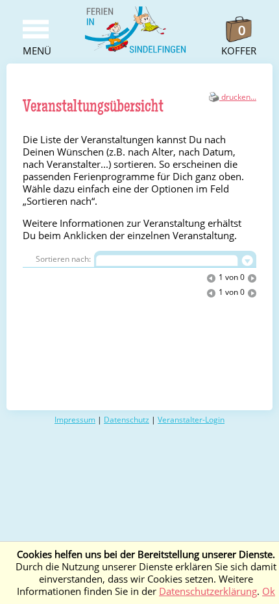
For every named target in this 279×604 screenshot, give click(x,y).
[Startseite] (136, 51)
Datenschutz (126, 419)
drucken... (237, 96)
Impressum (75, 419)
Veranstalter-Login (191, 419)
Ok (268, 591)
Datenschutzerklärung (208, 591)
